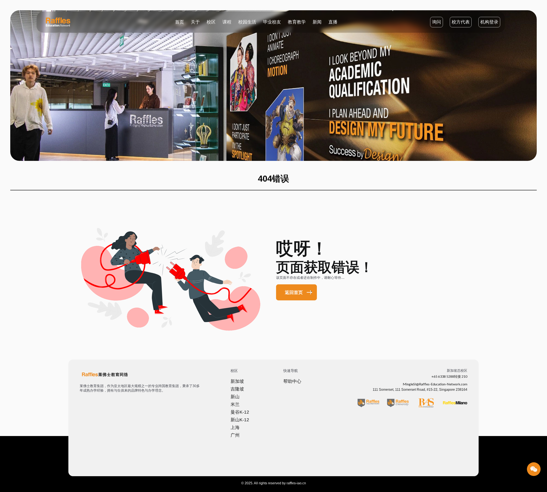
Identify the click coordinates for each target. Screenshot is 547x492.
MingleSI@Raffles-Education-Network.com (435, 384)
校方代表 (461, 22)
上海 (235, 427)
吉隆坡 (237, 389)
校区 (211, 22)
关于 (195, 22)
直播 (332, 22)
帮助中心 (292, 381)
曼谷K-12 (240, 412)
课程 (226, 22)
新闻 (317, 22)
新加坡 (237, 381)
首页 (179, 22)
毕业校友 (272, 22)
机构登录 (489, 22)
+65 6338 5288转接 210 (449, 376)
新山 (235, 396)
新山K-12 (240, 419)
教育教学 (297, 22)
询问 (436, 22)
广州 (235, 435)
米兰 (235, 404)
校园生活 (247, 22)
